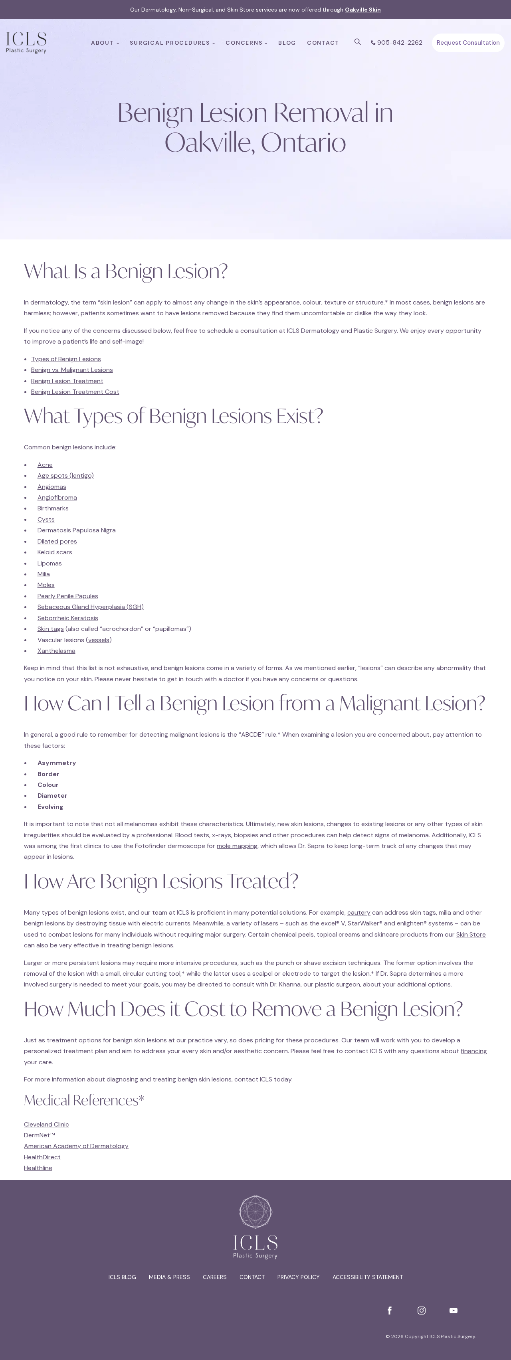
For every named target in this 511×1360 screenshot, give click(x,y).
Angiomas (52, 486)
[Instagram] (422, 1311)
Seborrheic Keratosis (68, 618)
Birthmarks (53, 508)
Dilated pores (57, 541)
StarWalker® (365, 923)
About (102, 42)
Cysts (46, 519)
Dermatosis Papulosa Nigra (77, 530)
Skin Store (471, 934)
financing (474, 1051)
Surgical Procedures (170, 42)
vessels (98, 640)
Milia (44, 574)
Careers (215, 1277)
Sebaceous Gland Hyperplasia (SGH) (91, 607)
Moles (46, 585)
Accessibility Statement (368, 1277)
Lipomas (50, 563)
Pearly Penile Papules (68, 596)
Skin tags (51, 629)
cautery (358, 912)
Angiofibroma (57, 497)
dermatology (49, 302)
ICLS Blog (122, 1277)
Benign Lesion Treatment (67, 381)
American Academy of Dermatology (76, 1146)
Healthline (38, 1168)
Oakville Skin (363, 9)
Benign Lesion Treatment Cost (75, 391)
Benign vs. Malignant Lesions (72, 370)
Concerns (244, 42)
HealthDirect (42, 1157)
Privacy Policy (298, 1277)
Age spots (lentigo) (66, 475)
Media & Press (169, 1277)
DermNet (37, 1135)
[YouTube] (454, 1311)
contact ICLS (253, 1079)
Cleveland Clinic (46, 1124)
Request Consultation (468, 43)
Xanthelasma (56, 650)
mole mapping (237, 846)
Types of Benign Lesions (66, 359)
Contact (323, 42)
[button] (357, 41)
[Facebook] (390, 1311)
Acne (45, 465)
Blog (287, 42)
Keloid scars (55, 552)
